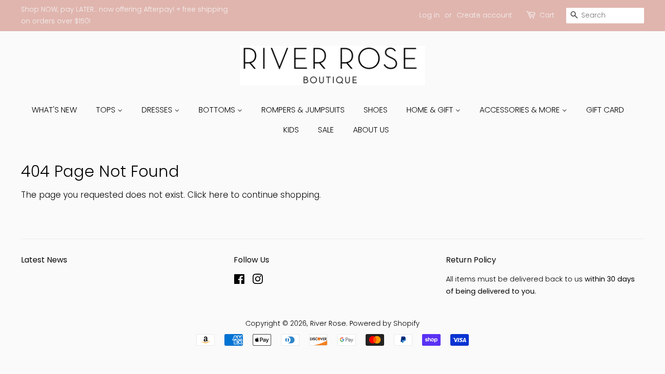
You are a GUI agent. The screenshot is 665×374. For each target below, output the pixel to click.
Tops (106, 109)
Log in (429, 15)
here (218, 195)
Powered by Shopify (385, 323)
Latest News (44, 259)
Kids (291, 129)
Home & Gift (430, 109)
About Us (371, 129)
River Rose (328, 323)
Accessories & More (521, 109)
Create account (484, 15)
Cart (546, 15)
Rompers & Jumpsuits (303, 109)
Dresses (158, 109)
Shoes (376, 109)
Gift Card (605, 109)
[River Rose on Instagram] (257, 281)
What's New (54, 109)
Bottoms (218, 109)
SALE (326, 129)
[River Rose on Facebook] (239, 281)
